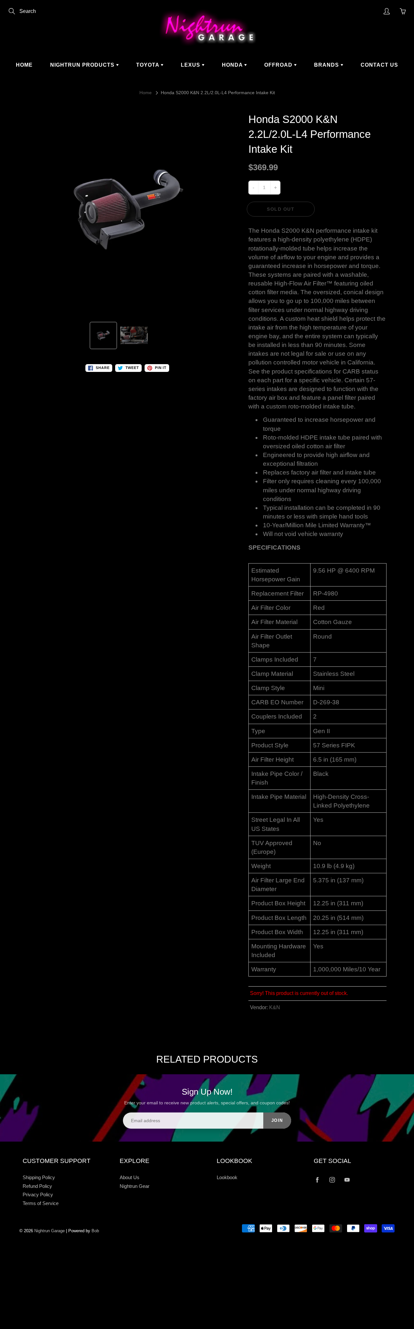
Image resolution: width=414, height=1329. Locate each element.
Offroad (279, 65)
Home (24, 65)
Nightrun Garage (49, 1230)
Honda (233, 65)
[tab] (317, 548)
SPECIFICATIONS (274, 547)
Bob (95, 1230)
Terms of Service (41, 1203)
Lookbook (227, 1177)
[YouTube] (347, 1180)
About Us (129, 1177)
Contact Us (379, 65)
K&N (274, 1007)
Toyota (148, 65)
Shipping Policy (39, 1177)
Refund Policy (37, 1186)
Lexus (191, 65)
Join (277, 1120)
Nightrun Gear (134, 1186)
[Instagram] (332, 1180)
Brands (327, 65)
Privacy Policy (38, 1194)
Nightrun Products (83, 65)
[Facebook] (317, 1180)
